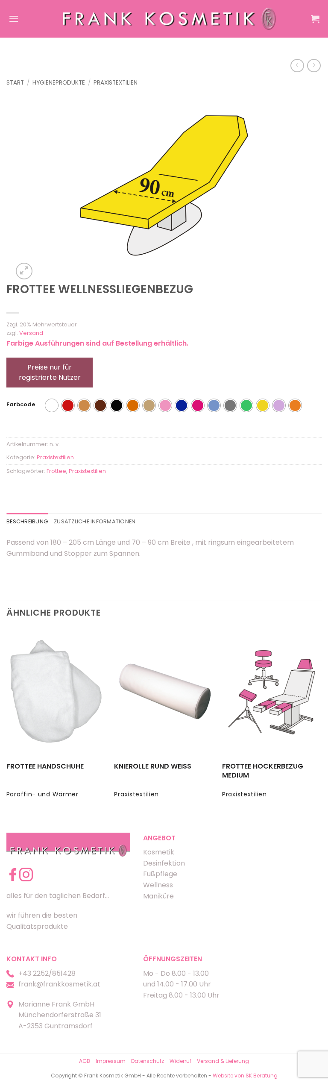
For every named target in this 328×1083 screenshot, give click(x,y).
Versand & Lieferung (223, 1061)
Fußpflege (160, 874)
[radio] (51, 405)
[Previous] (6, 721)
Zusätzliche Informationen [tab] (94, 521)
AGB (84, 1061)
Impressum (111, 1061)
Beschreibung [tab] (27, 521)
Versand (31, 333)
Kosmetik (158, 852)
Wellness (158, 885)
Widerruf (180, 1061)
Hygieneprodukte (58, 83)
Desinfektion (164, 863)
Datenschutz (147, 1061)
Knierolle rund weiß (152, 766)
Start (15, 83)
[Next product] (297, 65)
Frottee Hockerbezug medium (262, 771)
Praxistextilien (116, 83)
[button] (14, 18)
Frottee (56, 471)
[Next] (321, 721)
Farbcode (20, 405)
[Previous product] (313, 65)
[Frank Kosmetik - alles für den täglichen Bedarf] (169, 18)
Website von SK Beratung (245, 1075)
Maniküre (158, 896)
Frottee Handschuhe (45, 766)
